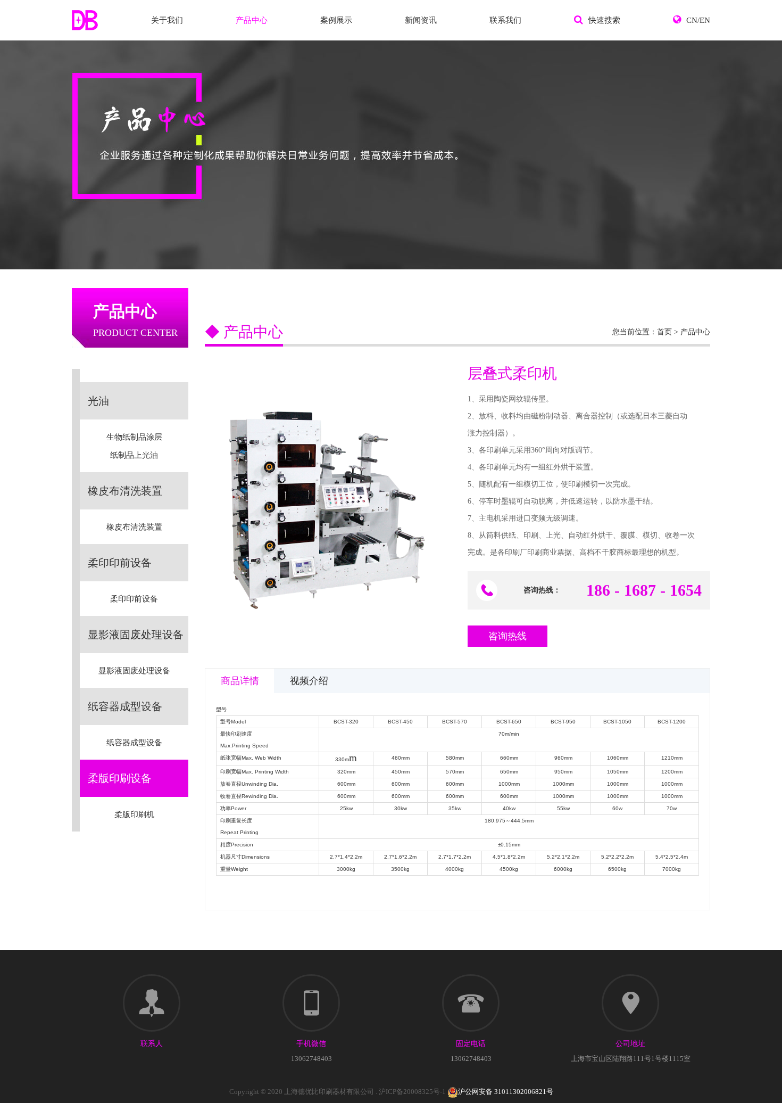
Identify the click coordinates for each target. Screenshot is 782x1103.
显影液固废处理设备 (134, 670)
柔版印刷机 (134, 814)
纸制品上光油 (134, 455)
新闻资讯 (421, 20)
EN (705, 20)
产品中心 (252, 20)
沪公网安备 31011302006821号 (505, 1092)
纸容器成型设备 (134, 742)
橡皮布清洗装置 (134, 527)
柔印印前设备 (134, 599)
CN (691, 20)
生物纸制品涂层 (134, 437)
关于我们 (167, 20)
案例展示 (336, 20)
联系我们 (505, 20)
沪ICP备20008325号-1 (412, 1092)
